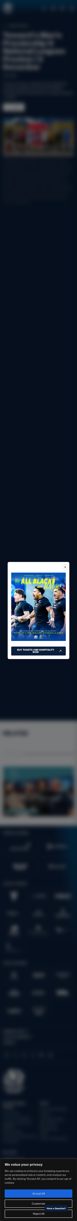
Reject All (38, 1213)
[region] (38, 1190)
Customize (38, 1203)
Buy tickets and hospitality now (35, 650)
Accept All (38, 1193)
